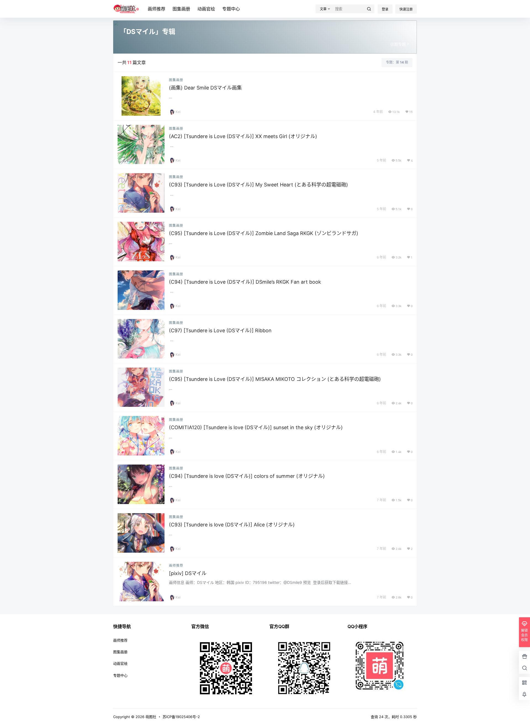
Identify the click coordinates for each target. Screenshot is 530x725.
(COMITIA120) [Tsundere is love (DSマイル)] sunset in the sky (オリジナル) (256, 427)
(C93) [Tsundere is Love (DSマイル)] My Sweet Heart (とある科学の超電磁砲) (258, 185)
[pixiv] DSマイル (187, 573)
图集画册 (181, 9)
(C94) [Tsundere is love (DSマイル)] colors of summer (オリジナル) (247, 476)
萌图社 (150, 717)
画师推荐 (156, 9)
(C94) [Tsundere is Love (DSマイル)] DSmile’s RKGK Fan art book (245, 282)
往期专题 (398, 44)
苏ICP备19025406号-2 (181, 717)
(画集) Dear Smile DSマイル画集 (205, 88)
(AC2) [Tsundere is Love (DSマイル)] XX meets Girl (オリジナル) (243, 136)
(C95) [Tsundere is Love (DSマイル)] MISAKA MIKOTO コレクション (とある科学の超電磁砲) (275, 379)
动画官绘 (206, 9)
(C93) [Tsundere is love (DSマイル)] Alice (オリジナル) (232, 525)
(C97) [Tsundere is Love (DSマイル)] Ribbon (220, 330)
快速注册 (406, 9)
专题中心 (231, 9)
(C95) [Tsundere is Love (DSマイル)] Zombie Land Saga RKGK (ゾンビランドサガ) (263, 233)
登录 (385, 9)
